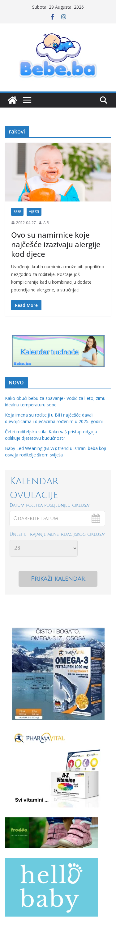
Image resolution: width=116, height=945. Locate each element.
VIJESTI (34, 212)
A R (46, 222)
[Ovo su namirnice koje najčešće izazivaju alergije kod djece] (58, 172)
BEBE (17, 212)
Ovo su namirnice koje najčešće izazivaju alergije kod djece (56, 244)
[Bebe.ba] (12, 100)
